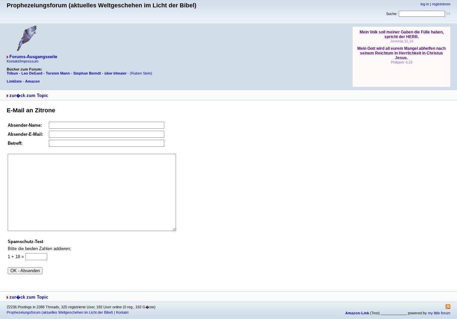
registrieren (441, 4)
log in (425, 4)
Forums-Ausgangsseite (33, 56)
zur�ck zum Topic (28, 95)
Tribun (12, 73)
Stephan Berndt (87, 73)
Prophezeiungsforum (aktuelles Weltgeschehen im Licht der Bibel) (60, 312)
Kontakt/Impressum (22, 61)
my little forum (439, 313)
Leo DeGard (31, 73)
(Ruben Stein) (141, 73)
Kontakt (122, 312)
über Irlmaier (115, 73)
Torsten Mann (58, 73)
